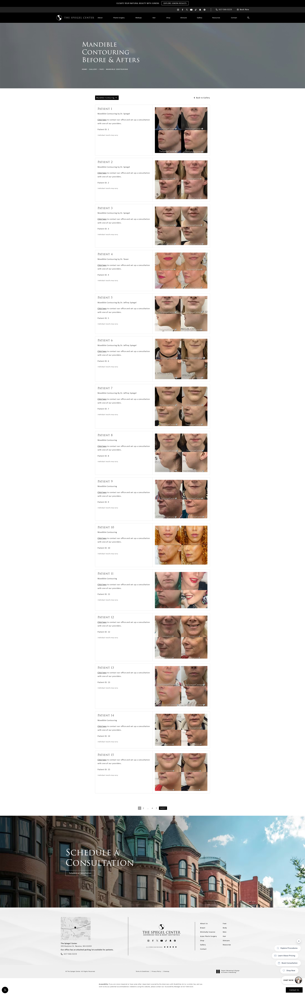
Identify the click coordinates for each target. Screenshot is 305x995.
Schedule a (100, 857)
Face (102, 69)
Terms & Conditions (142, 971)
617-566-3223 (188, 987)
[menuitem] (178, 9)
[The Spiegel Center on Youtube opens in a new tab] (191, 9)
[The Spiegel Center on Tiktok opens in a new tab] (195, 9)
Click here (102, 119)
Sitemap (166, 971)
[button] (5, 990)
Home (84, 69)
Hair (154, 17)
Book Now (244, 9)
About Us (204, 923)
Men (224, 932)
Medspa (138, 17)
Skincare (183, 17)
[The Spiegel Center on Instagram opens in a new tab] (178, 9)
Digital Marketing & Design (230, 971)
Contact (234, 17)
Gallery (199, 17)
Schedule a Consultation (80, 873)
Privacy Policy (156, 971)
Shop (168, 17)
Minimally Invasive (207, 932)
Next (163, 808)
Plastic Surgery (119, 17)
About (100, 17)
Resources (216, 17)
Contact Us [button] (294, 990)
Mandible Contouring (117, 69)
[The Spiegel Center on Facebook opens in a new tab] (182, 9)
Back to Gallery (203, 98)
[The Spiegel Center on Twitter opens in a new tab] (186, 9)
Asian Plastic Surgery (208, 936)
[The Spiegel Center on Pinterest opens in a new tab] (204, 9)
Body (225, 928)
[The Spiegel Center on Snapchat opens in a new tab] (200, 9)
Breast (202, 928)
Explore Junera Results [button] (175, 3)
